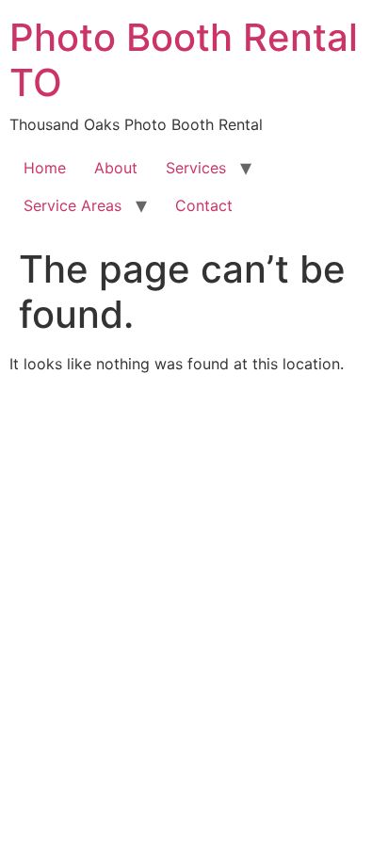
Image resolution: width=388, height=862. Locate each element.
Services (196, 167)
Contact (204, 205)
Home (45, 167)
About (115, 167)
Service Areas (72, 205)
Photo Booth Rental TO (183, 60)
